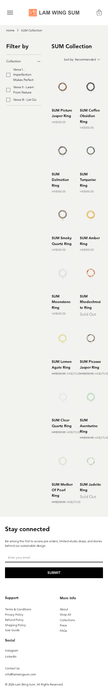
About (64, 609)
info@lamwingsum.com (20, 674)
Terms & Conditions (18, 609)
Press (63, 625)
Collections (67, 620)
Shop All (65, 614)
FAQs (63, 630)
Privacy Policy (14, 614)
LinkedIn (11, 656)
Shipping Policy (15, 625)
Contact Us (12, 668)
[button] (99, 13)
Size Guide (12, 630)
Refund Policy (14, 620)
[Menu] (10, 12)
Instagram (11, 650)
